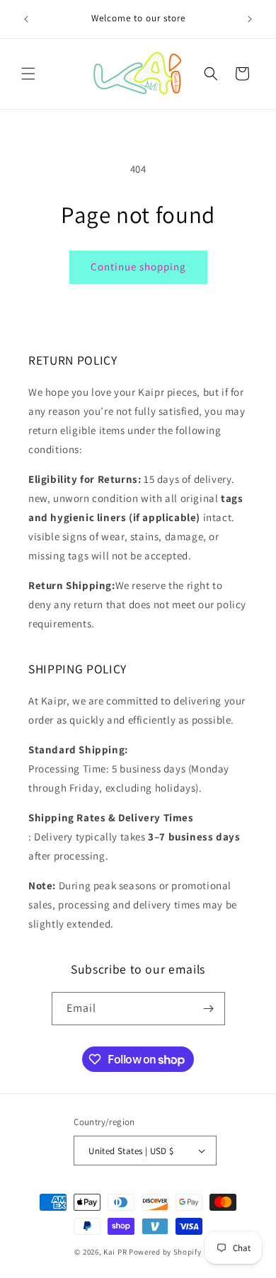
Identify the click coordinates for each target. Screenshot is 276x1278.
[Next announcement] (249, 19)
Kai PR (115, 1252)
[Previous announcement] (26, 19)
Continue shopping (138, 266)
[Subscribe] (208, 1008)
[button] (28, 73)
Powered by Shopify (165, 1252)
